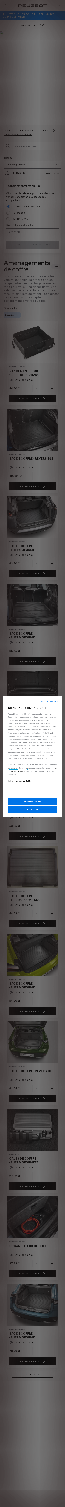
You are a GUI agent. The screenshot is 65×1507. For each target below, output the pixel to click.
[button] (50, 701)
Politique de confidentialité (19, 780)
